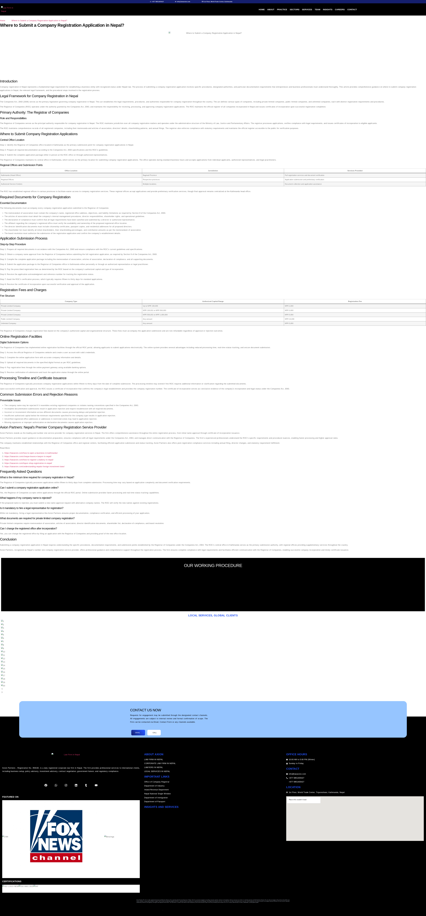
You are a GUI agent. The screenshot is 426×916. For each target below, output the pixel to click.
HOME (262, 9)
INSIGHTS (327, 9)
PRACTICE (282, 9)
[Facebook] (46, 785)
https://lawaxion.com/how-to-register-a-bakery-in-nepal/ (28, 460)
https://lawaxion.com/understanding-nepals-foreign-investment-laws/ (34, 466)
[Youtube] (96, 785)
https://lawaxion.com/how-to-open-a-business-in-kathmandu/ (31, 453)
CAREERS (340, 9)
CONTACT (352, 9)
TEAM (317, 9)
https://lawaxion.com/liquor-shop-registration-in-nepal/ (28, 463)
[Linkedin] (76, 785)
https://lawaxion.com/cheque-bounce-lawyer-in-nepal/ (27, 456)
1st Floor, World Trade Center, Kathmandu (218, 1)
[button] (213, 689)
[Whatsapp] (56, 785)
